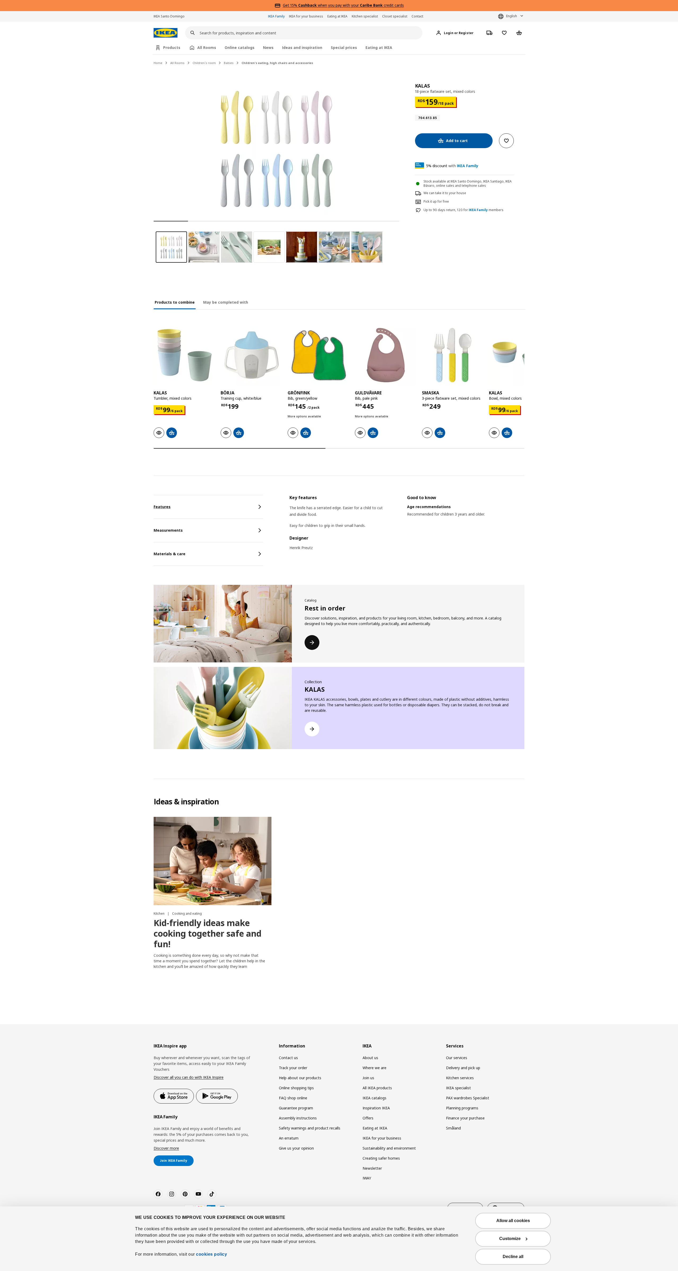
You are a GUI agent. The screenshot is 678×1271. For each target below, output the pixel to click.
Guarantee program (296, 1107)
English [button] (511, 16)
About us (370, 1057)
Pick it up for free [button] (436, 201)
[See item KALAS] (184, 355)
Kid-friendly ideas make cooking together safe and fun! (207, 933)
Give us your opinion (296, 1148)
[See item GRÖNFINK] (318, 355)
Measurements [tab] (168, 530)
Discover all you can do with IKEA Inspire (189, 1077)
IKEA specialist (458, 1087)
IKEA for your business (306, 16)
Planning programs (462, 1107)
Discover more (166, 1148)
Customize (510, 1238)
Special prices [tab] (344, 47)
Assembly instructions (298, 1117)
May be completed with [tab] (225, 302)
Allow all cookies (513, 1220)
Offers (368, 1117)
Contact (417, 16)
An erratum (288, 1138)
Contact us (288, 1057)
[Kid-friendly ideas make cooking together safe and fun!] (212, 861)
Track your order (293, 1067)
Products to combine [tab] (175, 302)
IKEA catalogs (374, 1097)
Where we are (374, 1067)
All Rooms (177, 63)
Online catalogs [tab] (240, 47)
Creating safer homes (381, 1158)
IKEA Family (276, 16)
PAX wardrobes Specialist (467, 1097)
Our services (456, 1057)
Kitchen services (460, 1077)
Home (158, 63)
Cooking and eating (187, 913)
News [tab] (268, 47)
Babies (229, 63)
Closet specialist (394, 16)
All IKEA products (377, 1087)
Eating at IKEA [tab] (378, 47)
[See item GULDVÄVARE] (386, 355)
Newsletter (372, 1168)
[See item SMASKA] (453, 355)
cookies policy (211, 1254)
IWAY (367, 1178)
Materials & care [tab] (169, 553)
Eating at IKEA (337, 16)
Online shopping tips (296, 1087)
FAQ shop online (293, 1097)
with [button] (452, 165)
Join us (368, 1077)
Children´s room (204, 63)
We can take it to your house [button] (444, 193)
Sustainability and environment (389, 1148)
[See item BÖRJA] (251, 355)
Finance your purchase (465, 1117)
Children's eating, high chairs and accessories (277, 63)
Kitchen (159, 913)
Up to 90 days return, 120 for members (463, 210)
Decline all (513, 1256)
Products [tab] (171, 47)
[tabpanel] (406, 526)
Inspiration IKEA (376, 1107)
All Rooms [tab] (206, 47)
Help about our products (300, 1077)
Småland (453, 1128)
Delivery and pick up (463, 1067)
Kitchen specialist (365, 16)
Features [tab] (162, 506)
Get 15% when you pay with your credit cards (343, 5)
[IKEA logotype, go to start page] (165, 33)
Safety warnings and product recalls (309, 1128)
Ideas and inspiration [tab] (302, 47)
